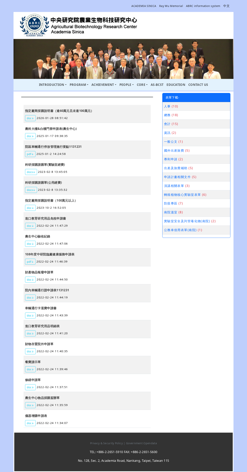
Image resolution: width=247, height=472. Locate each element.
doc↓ (30, 118)
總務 (167, 115)
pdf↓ (30, 154)
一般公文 (171, 141)
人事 (167, 106)
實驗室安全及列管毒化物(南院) (187, 221)
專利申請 (171, 159)
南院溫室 (171, 212)
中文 (226, 6)
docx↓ (31, 172)
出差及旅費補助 (176, 168)
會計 (167, 124)
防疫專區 (171, 203)
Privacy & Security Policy (107, 443)
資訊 (167, 133)
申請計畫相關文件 (177, 177)
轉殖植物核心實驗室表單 (182, 195)
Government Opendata (141, 443)
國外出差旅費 (174, 150)
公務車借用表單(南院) (180, 230)
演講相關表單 (174, 186)
